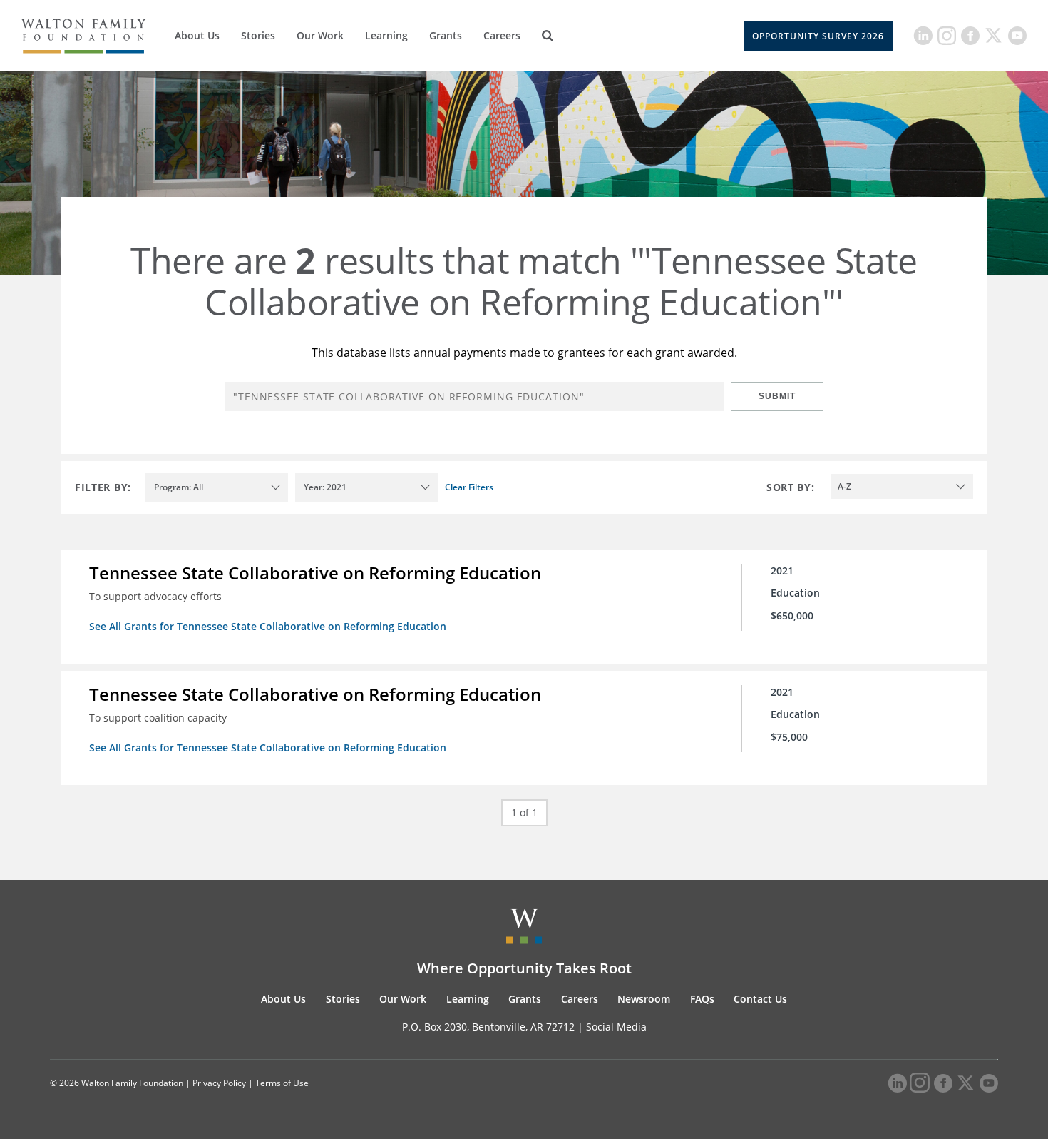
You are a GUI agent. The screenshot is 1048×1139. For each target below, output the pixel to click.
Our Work (320, 35)
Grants (445, 35)
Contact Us (760, 999)
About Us (197, 35)
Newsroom (643, 999)
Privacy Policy (219, 1083)
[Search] (547, 35)
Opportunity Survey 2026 (818, 36)
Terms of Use (282, 1083)
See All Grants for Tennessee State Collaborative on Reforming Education (267, 626)
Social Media (616, 1026)
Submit (777, 396)
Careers (501, 35)
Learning (386, 35)
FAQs (702, 999)
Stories (258, 35)
